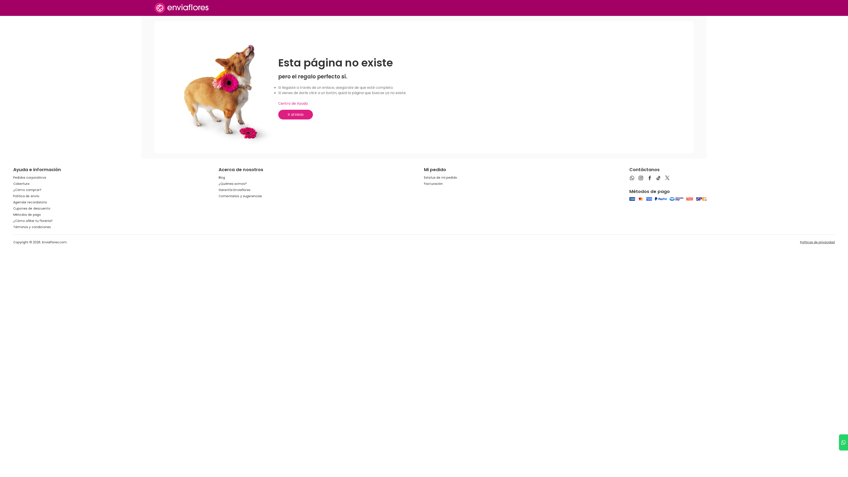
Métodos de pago (27, 214)
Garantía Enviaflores (234, 190)
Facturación (433, 184)
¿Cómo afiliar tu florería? (33, 221)
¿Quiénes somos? (233, 184)
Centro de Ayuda (293, 103)
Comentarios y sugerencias (240, 196)
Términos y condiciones (32, 227)
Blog (222, 177)
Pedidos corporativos (29, 177)
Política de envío (26, 196)
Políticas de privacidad (817, 242)
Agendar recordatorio (30, 202)
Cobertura (21, 184)
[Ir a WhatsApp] (843, 442)
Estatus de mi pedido (440, 177)
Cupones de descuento (31, 208)
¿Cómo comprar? (27, 190)
